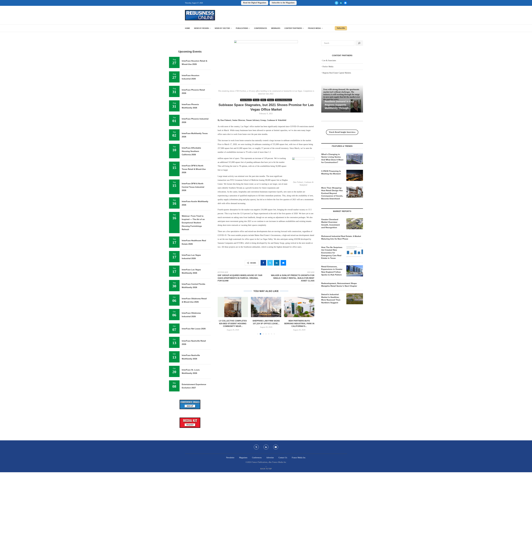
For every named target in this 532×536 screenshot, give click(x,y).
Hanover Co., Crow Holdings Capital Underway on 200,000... (299, 323)
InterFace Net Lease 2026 (194, 329)
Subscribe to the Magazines (283, 3)
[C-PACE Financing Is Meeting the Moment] (354, 175)
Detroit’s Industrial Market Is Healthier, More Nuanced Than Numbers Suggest (330, 298)
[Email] (345, 3)
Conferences (260, 28)
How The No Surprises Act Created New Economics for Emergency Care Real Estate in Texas (331, 252)
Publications (242, 28)
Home (187, 28)
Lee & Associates (329, 60)
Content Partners (293, 28)
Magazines (243, 458)
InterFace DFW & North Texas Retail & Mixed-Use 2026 (194, 169)
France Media (314, 28)
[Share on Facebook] (263, 263)
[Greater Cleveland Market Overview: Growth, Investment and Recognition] (354, 223)
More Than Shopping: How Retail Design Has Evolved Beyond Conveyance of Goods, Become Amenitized (332, 193)
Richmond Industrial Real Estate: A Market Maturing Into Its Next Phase (341, 237)
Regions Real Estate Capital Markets (337, 73)
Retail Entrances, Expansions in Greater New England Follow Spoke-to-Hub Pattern (331, 270)
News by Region (201, 28)
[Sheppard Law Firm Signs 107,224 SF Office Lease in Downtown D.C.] (233, 307)
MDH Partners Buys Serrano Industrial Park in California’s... (266, 323)
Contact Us (282, 458)
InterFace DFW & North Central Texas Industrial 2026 (193, 186)
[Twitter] (336, 3)
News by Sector (222, 28)
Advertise (270, 458)
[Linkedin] (341, 3)
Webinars (275, 28)
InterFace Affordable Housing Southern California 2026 (191, 151)
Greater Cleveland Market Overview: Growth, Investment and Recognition (330, 223)
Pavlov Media (328, 67)
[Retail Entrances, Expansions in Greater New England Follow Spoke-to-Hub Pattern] (354, 270)
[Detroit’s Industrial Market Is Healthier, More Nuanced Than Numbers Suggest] (354, 298)
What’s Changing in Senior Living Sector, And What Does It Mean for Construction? (332, 158)
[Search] (359, 43)
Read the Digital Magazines (254, 3)
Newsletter (230, 458)
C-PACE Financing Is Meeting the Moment (331, 172)
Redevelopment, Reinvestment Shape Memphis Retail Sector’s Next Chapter (339, 284)
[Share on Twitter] (270, 263)
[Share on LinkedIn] (276, 263)
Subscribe (341, 28)
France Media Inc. (299, 458)
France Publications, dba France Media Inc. (269, 462)
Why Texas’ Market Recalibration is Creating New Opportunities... (339, 105)
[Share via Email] (283, 263)
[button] (221, 315)
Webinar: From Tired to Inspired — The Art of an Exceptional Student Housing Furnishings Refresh (193, 223)
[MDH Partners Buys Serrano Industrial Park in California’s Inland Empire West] (266, 307)
